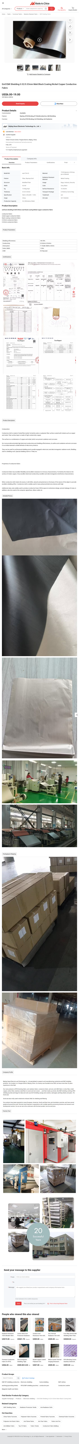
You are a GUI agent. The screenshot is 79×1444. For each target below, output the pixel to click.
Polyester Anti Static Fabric (11, 1421)
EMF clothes (62, 1382)
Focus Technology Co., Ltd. (27, 1436)
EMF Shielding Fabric (45, 14)
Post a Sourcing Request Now (57, 1303)
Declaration (59, 1436)
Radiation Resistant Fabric (31, 14)
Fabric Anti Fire (55, 1421)
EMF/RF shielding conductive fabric (11, 1382)
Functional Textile (17, 14)
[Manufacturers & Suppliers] (39, 3)
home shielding (44, 1382)
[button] (70, 162)
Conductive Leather (64, 1385)
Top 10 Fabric (22, 1426)
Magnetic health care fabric (10, 1389)
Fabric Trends (35, 1426)
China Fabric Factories (10, 1417)
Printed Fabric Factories (47, 1417)
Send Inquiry (20, 104)
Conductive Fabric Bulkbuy (51, 1426)
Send (18, 1303)
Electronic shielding (26, 1382)
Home (3, 14)
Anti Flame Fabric (29, 1421)
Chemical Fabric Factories (66, 1417)
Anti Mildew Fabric (8, 1426)
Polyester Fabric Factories (28, 1417)
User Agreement (50, 1436)
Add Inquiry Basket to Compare (39, 74)
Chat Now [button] (60, 104)
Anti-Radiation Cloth (46, 1407)
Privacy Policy (68, 1436)
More (3, 1429)
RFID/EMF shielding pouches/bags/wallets (30, 1385)
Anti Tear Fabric (42, 1421)
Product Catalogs (29, 1378)
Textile (9, 14)
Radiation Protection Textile (28, 1407)
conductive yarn (44, 1385)
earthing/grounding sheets (10, 1385)
